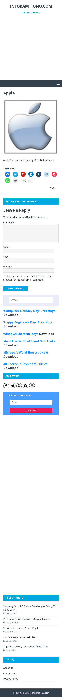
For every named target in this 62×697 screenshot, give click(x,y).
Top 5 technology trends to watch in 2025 (25, 646)
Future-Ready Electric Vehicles (19, 637)
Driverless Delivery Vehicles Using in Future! (26, 618)
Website (7, 266)
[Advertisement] (31, 49)
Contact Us (9, 673)
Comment (8, 222)
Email (6, 256)
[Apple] (31, 153)
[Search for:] (31, 300)
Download (10, 315)
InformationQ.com (40, 692)
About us (8, 667)
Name (6, 247)
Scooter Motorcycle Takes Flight (20, 628)
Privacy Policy (10, 678)
